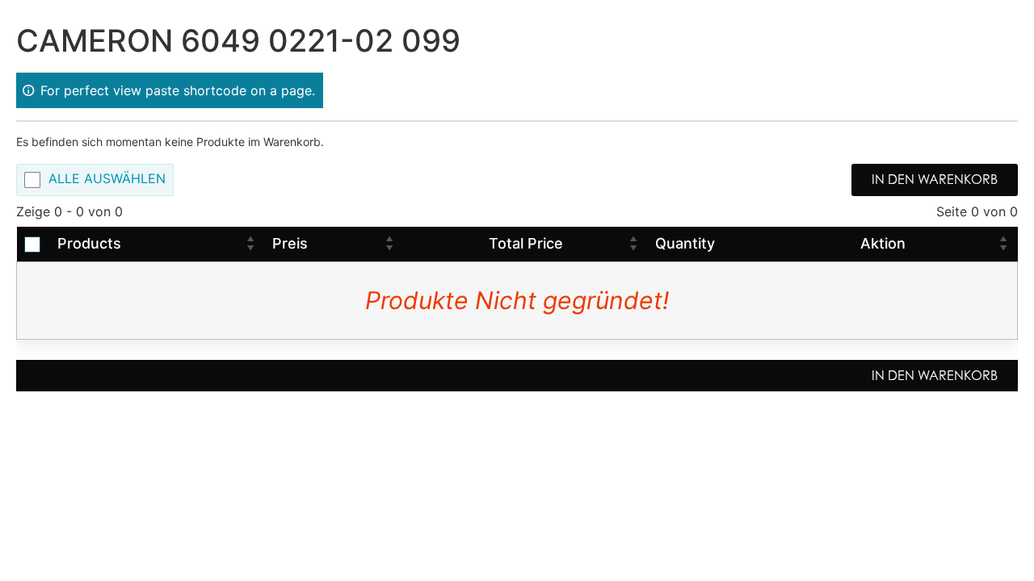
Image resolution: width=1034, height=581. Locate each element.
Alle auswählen (107, 179)
